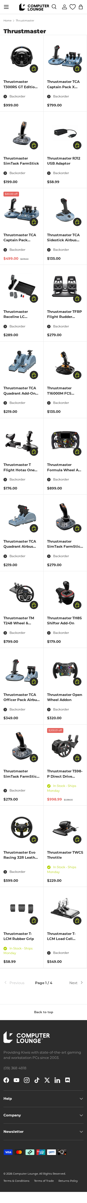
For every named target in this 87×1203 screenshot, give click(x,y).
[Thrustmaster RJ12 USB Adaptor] (65, 133)
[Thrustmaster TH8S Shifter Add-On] (65, 593)
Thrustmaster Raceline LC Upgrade (15, 316)
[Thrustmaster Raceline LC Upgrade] (21, 286)
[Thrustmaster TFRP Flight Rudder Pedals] (65, 286)
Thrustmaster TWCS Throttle (65, 855)
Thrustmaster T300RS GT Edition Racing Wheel (20, 86)
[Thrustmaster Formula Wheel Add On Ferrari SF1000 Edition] (65, 440)
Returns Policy (68, 1180)
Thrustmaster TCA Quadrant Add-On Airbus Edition (19, 393)
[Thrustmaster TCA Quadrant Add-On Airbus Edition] (21, 363)
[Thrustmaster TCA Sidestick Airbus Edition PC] (65, 210)
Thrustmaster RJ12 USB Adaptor (63, 161)
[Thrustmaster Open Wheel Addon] (65, 669)
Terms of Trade (44, 1180)
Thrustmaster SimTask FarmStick (21, 161)
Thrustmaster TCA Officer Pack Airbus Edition (21, 699)
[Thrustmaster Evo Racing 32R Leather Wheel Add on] (21, 827)
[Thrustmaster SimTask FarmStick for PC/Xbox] (21, 746)
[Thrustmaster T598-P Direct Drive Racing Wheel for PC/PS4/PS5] (65, 746)
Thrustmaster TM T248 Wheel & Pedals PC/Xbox (18, 623)
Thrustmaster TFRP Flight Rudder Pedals (64, 316)
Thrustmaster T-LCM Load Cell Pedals (61, 938)
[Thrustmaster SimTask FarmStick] (21, 133)
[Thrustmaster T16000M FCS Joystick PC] (65, 363)
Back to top (43, 1012)
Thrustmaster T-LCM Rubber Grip (18, 936)
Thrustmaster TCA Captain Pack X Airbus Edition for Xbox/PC (63, 89)
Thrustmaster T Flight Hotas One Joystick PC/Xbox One (19, 472)
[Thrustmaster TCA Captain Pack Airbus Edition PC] (21, 210)
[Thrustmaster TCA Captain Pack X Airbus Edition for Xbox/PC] (65, 57)
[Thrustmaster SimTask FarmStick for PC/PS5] (65, 516)
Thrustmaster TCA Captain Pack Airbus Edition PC (19, 240)
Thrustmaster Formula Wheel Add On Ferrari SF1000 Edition (65, 472)
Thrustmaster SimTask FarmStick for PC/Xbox (21, 776)
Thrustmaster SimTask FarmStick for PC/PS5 (65, 546)
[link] (16, 983)
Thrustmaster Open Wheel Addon (64, 697)
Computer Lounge (25, 1173)
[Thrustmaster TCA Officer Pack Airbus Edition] (21, 669)
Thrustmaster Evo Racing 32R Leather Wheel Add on (21, 857)
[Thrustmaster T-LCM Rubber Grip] (21, 908)
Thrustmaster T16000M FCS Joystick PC (59, 393)
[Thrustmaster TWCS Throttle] (65, 827)
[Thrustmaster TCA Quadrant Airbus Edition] (21, 516)
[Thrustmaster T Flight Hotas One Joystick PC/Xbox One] (21, 440)
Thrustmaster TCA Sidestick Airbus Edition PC (63, 240)
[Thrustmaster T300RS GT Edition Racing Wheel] (21, 57)
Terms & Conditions (16, 1180)
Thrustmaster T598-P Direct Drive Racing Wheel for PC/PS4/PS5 (65, 779)
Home (7, 20)
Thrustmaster (25, 20)
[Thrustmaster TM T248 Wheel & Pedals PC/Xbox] (21, 593)
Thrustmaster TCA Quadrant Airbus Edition (19, 546)
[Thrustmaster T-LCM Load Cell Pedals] (65, 908)
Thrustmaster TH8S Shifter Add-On (64, 621)
